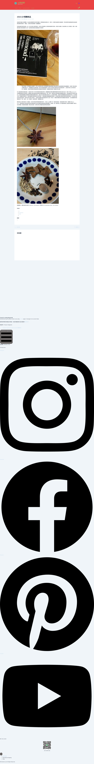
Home (16, 8)
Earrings (6, 327)
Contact (32, 8)
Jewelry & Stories (26, 8)
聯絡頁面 (26, 321)
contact (21, 318)
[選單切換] (1, 754)
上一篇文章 (17, 227)
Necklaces (10, 327)
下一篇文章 (77, 227)
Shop (20, 8)
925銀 (17, 327)
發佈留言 (18, 19)
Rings (4, 327)
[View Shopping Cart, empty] (78, 8)
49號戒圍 (21, 3)
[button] (76, 3)
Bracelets (14, 327)
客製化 (20, 327)
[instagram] (79, 3)
